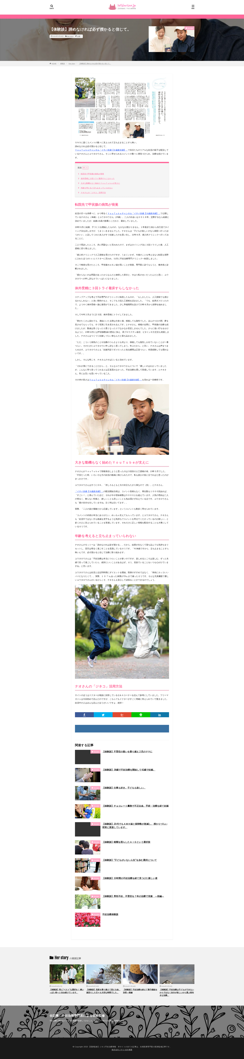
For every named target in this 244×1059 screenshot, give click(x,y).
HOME (54, 63)
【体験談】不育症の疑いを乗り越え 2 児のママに (127, 751)
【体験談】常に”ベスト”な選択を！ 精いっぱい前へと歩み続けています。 (67, 991)
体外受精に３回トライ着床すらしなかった (96, 178)
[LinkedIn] (159, 714)
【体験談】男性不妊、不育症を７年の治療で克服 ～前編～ (133, 896)
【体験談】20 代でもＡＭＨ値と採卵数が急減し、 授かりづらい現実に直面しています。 (134, 825)
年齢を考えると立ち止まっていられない (95, 188)
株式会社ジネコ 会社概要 (122, 1050)
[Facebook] (84, 714)
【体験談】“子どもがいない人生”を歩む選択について (129, 860)
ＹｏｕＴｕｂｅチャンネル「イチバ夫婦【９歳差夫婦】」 (101, 150)
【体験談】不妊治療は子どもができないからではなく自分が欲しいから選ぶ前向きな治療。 (177, 992)
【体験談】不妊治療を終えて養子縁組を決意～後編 (140, 991)
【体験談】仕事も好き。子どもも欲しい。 (124, 787)
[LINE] (140, 714)
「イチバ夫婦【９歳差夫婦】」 (89, 491)
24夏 (78, 36)
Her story (70, 36)
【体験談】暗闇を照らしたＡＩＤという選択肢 (126, 842)
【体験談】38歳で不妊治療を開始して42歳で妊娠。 (128, 769)
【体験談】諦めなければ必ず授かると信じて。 (95, 63)
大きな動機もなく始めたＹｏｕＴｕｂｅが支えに (99, 183)
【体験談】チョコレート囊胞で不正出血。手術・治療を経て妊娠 (135, 805)
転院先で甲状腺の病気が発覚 (91, 174)
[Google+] (122, 714)
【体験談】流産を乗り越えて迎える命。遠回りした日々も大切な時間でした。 (103, 991)
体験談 (62, 63)
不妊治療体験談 (110, 914)
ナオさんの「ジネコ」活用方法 (92, 192)
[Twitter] (103, 714)
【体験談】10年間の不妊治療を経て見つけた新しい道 (129, 878)
